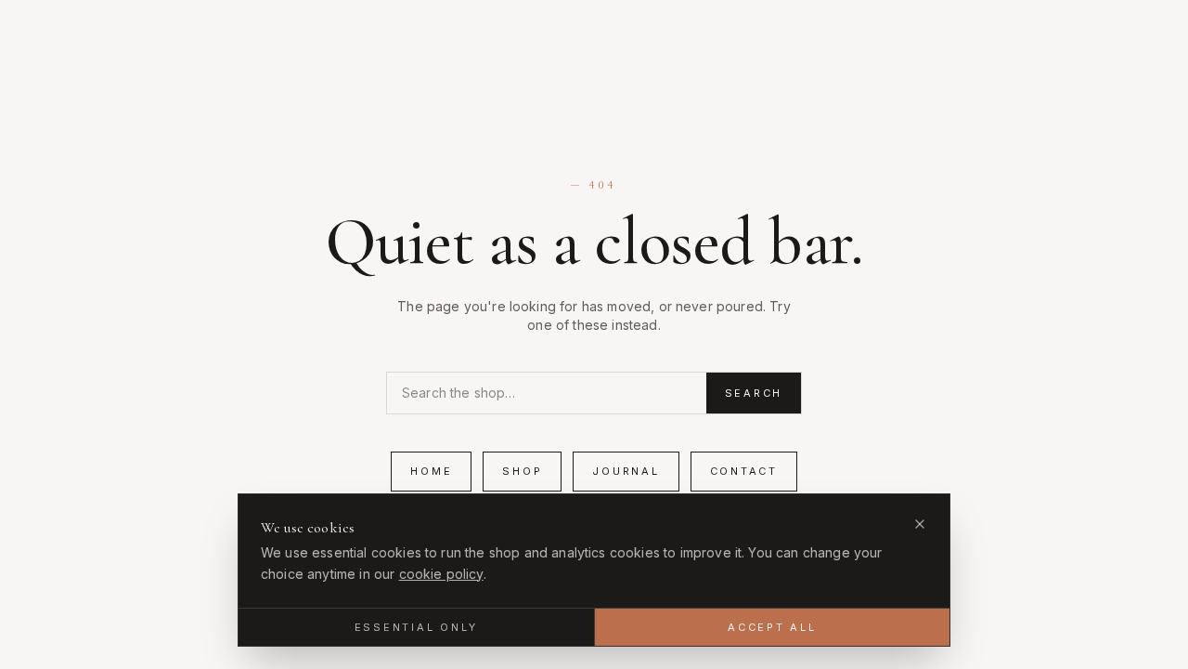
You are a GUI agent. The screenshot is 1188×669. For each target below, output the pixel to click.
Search (754, 393)
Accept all (772, 627)
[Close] (919, 524)
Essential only (417, 627)
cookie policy (441, 574)
